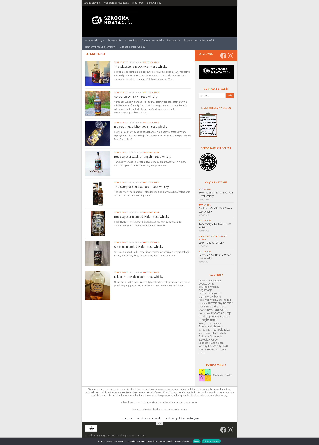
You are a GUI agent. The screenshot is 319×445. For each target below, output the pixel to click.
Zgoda (196, 441)
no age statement (213, 306)
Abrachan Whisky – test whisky (135, 97)
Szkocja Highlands (211, 326)
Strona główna (91, 3)
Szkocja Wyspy (208, 340)
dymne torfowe (210, 296)
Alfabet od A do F (208, 236)
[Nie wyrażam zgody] (316, 441)
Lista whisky (154, 3)
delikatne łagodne (210, 293)
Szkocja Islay (221, 330)
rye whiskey (226, 317)
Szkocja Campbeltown (210, 323)
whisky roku (220, 346)
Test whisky (121, 62)
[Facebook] (223, 55)
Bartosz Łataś (151, 62)
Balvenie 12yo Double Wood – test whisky (216, 257)
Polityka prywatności (211, 441)
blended (203, 281)
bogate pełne (206, 284)
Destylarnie (173, 40)
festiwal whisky (208, 300)
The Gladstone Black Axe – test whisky (140, 67)
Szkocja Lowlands (218, 333)
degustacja (205, 290)
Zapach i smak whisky (132, 47)
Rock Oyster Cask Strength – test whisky (142, 157)
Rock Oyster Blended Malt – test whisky (141, 217)
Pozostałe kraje (221, 313)
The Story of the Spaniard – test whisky (141, 187)
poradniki (204, 313)
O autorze (138, 3)
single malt (208, 320)
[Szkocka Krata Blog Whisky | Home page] (111, 21)
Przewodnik (114, 40)
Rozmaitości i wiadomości (199, 40)
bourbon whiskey (209, 287)
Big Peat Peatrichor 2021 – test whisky (140, 127)
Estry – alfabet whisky (211, 243)
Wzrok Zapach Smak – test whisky (144, 40)
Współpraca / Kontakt (116, 3)
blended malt (215, 281)
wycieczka (202, 353)
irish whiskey (203, 303)
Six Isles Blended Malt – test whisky (138, 247)
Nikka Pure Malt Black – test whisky (138, 277)
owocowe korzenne (213, 310)
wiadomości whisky (212, 349)
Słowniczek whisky (222, 375)
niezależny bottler (220, 303)
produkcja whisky (210, 316)
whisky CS (205, 346)
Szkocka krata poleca (211, 343)
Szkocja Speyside (210, 336)
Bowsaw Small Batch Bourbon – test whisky (216, 194)
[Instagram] (230, 55)
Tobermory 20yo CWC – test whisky (215, 226)
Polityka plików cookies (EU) (182, 419)
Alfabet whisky (93, 40)
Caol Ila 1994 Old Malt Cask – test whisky (215, 210)
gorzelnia (225, 300)
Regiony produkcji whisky (100, 47)
